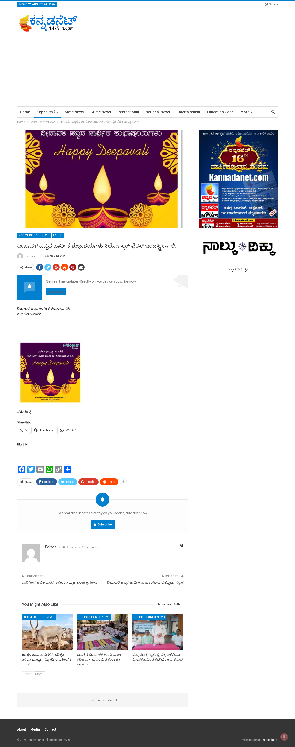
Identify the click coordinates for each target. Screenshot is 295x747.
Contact (50, 729)
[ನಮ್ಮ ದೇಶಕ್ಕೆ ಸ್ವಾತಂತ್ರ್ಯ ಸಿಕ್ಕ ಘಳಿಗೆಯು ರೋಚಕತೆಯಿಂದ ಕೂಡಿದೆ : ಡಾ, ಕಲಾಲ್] (157, 632)
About (21, 729)
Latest (58, 235)
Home (25, 112)
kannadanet (270, 739)
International (128, 112)
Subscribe (56, 291)
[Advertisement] (147, 67)
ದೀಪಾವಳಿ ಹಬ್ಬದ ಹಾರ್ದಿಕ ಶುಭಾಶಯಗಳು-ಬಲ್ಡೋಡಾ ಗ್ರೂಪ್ (145, 582)
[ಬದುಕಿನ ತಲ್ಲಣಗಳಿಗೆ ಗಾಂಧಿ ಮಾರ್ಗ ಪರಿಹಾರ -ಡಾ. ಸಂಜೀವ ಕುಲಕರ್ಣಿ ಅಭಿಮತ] (102, 632)
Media (35, 729)
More (244, 112)
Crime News (101, 112)
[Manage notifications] (284, 737)
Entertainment (188, 112)
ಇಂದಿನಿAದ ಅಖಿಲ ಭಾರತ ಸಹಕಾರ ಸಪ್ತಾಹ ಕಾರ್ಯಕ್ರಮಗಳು (59, 582)
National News (158, 112)
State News (74, 112)
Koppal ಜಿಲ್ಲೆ (46, 112)
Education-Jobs (220, 112)
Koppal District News (34, 235)
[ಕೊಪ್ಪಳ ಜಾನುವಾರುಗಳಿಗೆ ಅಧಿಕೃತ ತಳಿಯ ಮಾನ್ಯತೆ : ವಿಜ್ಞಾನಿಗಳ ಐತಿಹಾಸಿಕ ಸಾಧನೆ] (47, 632)
